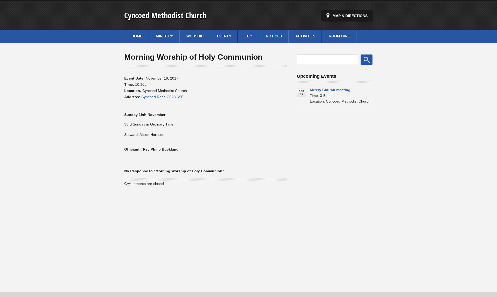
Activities (305, 36)
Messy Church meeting (330, 90)
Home (136, 36)
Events (224, 36)
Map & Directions (350, 16)
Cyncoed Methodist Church (165, 15)
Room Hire (339, 36)
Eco (248, 36)
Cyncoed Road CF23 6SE (162, 97)
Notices (274, 36)
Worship (194, 36)
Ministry (164, 36)
